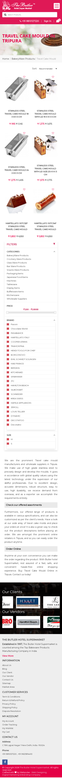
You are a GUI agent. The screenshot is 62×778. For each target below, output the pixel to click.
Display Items (13, 288)
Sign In (47, 21)
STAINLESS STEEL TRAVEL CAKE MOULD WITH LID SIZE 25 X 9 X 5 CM (45, 170)
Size (9, 435)
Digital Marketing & (11, 774)
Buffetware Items (15, 291)
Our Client (7, 672)
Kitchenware (13, 295)
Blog (4, 669)
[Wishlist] (24, 77)
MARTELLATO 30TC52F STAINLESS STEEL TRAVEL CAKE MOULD (17, 226)
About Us (6, 665)
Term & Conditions (11, 696)
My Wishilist (7, 728)
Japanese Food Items (17, 277)
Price (10, 306)
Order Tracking (9, 724)
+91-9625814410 (25, 754)
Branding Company (30, 774)
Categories (13, 251)
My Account (8, 721)
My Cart (6, 732)
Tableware (12, 284)
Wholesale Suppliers (17, 299)
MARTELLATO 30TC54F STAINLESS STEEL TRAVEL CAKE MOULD (45, 226)
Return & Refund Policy (13, 700)
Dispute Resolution (11, 711)
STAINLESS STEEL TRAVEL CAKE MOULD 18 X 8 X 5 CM (17, 114)
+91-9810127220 (30, 21)
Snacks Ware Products (18, 270)
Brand (10, 320)
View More (8, 656)
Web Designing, (39, 772)
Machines (11, 280)
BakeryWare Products (23, 58)
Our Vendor (8, 676)
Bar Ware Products (16, 266)
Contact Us (7, 679)
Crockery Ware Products (19, 259)
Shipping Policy (9, 707)
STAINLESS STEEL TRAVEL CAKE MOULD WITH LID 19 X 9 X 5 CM (45, 114)
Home (5, 58)
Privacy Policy (9, 704)
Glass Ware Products (17, 262)
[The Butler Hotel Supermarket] (31, 6)
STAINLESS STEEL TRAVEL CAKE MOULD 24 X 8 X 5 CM (17, 170)
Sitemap (6, 683)
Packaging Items (15, 273)
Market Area (8, 687)
